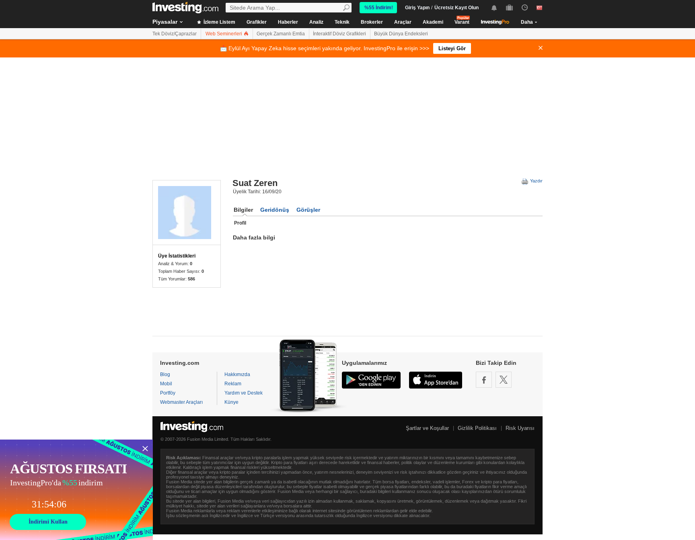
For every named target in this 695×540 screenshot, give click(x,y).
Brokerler (372, 22)
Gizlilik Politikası (477, 428)
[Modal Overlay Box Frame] (76, 490)
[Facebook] (484, 380)
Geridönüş (274, 210)
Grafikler (257, 22)
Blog (165, 374)
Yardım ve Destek (243, 393)
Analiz (316, 22)
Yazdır (536, 180)
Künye (231, 402)
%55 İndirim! (378, 7)
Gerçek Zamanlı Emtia (281, 34)
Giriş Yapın (417, 7)
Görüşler (308, 210)
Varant (461, 22)
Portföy (167, 393)
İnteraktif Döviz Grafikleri (339, 34)
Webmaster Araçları (181, 402)
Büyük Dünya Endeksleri (401, 34)
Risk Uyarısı (520, 428)
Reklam (232, 384)
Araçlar (402, 22)
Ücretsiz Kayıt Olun (456, 7)
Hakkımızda (237, 374)
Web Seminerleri (224, 34)
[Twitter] (504, 380)
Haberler (288, 22)
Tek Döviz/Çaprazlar (174, 34)
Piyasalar (164, 21)
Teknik (342, 22)
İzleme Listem (218, 22)
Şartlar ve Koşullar (427, 428)
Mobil (166, 384)
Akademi (433, 22)
